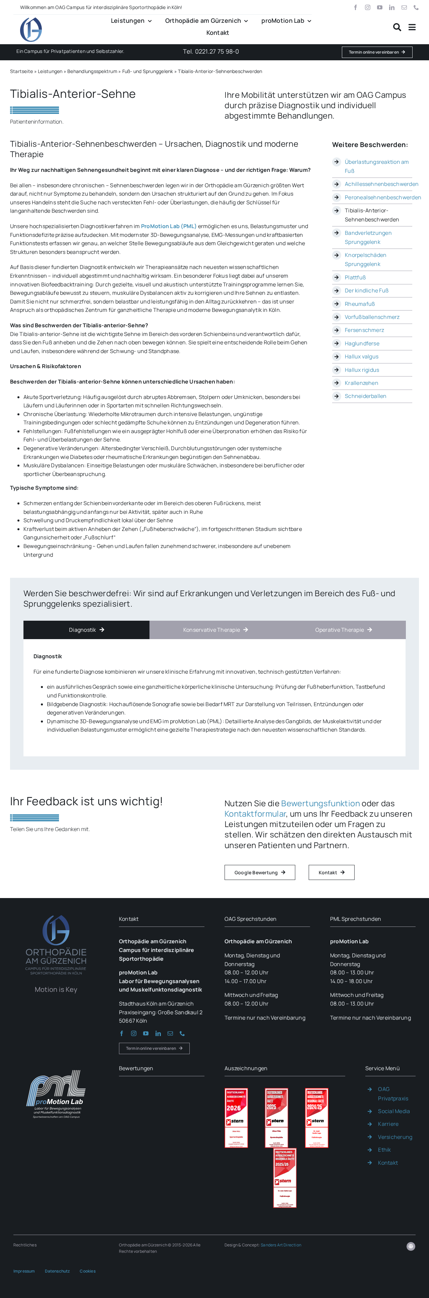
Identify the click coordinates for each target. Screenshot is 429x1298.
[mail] (404, 7)
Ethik (384, 1149)
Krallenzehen (361, 383)
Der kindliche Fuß (367, 290)
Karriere (388, 1124)
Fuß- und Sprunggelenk (147, 71)
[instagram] (367, 7)
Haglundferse (362, 343)
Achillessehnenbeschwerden (382, 184)
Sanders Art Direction (281, 1245)
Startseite (21, 71)
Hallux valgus (361, 356)
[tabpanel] (214, 696)
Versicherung (395, 1137)
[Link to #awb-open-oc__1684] (412, 27)
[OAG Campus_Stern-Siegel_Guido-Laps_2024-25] (316, 1090)
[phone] (416, 7)
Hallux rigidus (362, 369)
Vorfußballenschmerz (372, 317)
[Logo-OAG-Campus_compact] (55, 914)
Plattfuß (355, 277)
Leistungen (50, 71)
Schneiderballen (366, 396)
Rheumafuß (360, 304)
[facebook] (355, 7)
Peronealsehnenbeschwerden (383, 197)
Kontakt (388, 1162)
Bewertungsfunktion (320, 803)
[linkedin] (391, 7)
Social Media (394, 1111)
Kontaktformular (255, 813)
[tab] (86, 630)
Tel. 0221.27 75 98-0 (211, 51)
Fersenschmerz (364, 330)
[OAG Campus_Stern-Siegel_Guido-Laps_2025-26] (285, 1150)
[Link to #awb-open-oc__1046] (397, 27)
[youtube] (379, 7)
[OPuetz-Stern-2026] (236, 1090)
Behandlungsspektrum (92, 71)
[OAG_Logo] (31, 20)
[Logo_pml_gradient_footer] (55, 1063)
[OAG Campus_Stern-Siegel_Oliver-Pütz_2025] (276, 1090)
